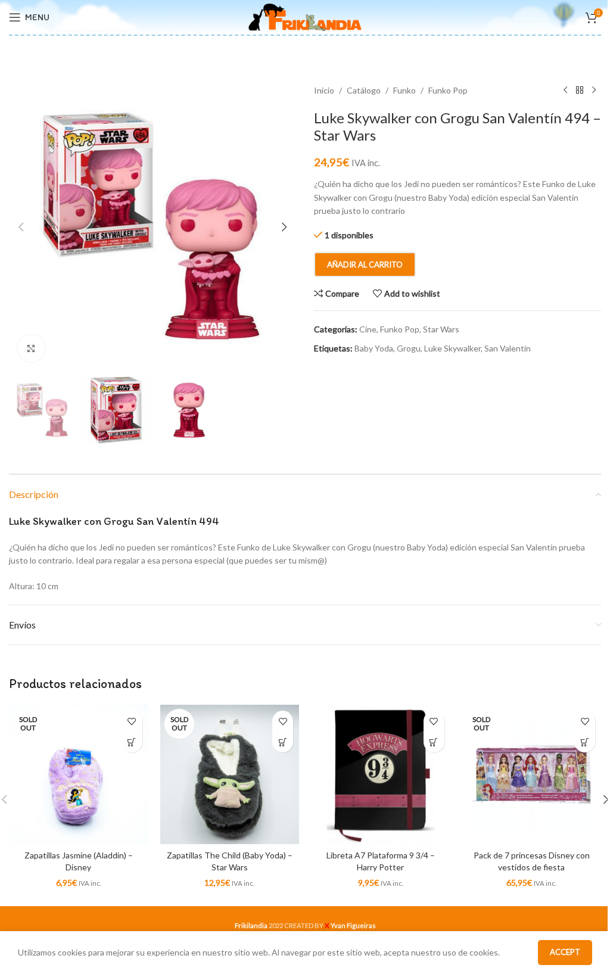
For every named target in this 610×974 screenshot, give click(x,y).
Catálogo (364, 90)
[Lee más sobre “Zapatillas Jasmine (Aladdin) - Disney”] (132, 742)
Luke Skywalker (452, 348)
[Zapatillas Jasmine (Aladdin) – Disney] (78, 774)
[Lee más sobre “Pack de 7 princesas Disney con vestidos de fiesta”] (584, 742)
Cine (367, 329)
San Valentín (507, 348)
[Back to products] (579, 90)
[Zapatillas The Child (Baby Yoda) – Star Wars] (230, 774)
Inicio (324, 90)
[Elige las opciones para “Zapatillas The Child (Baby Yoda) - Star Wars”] (282, 742)
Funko (404, 90)
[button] (21, 227)
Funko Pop (448, 90)
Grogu (409, 348)
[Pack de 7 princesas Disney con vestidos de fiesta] (532, 774)
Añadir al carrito (365, 264)
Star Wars (441, 329)
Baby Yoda (373, 348)
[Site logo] (305, 16)
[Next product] (594, 90)
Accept (565, 952)
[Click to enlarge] (31, 348)
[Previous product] (565, 90)
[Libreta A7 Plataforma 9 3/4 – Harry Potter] (380, 774)
